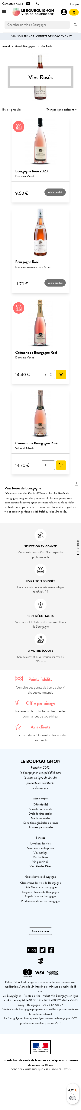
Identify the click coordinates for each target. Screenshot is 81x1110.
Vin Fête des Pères (40, 866)
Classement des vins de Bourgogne (40, 882)
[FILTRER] (78, 555)
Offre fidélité (40, 804)
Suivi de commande (40, 809)
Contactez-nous (40, 931)
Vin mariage (40, 852)
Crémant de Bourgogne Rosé (36, 352)
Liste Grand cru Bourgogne (41, 887)
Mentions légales (40, 818)
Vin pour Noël (40, 861)
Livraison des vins (40, 843)
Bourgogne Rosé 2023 (31, 171)
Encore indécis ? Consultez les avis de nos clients (40, 738)
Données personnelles (40, 827)
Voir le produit (55, 192)
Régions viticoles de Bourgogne (40, 892)
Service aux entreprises (40, 848)
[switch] (72, 1098)
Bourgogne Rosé (27, 262)
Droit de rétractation (40, 813)
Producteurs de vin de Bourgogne (40, 901)
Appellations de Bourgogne (40, 896)
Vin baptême (40, 857)
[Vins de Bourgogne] (33, 12)
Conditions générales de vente (40, 822)
